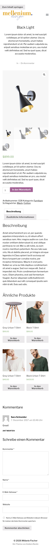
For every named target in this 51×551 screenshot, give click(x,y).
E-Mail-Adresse (10, 492)
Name (6, 480)
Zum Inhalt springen (12, 7)
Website (6, 504)
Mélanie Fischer (29, 540)
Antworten (9, 431)
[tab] (13, 211)
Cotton (27, 203)
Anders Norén (32, 544)
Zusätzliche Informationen (20, 217)
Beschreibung (13, 211)
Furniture (38, 200)
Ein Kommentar (27, 63)
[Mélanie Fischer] (21, 15)
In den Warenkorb (21, 189)
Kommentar (8, 449)
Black (20, 203)
